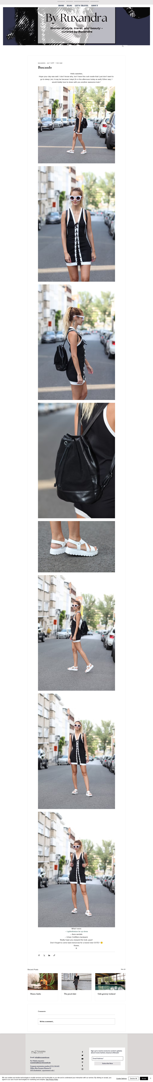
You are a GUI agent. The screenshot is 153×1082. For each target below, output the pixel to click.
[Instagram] (82, 1069)
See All (123, 969)
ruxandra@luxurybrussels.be (40, 1062)
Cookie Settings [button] (121, 1078)
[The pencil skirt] (77, 981)
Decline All (133, 1078)
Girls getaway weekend (106, 994)
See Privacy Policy (52, 1079)
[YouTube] (82, 1059)
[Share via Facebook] (39, 955)
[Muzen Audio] (43, 981)
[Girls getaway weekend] (110, 981)
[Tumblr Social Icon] (82, 1066)
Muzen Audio (35, 994)
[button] (123, 46)
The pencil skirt (70, 994)
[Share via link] (54, 955)
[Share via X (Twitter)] (44, 955)
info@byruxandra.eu (42, 1057)
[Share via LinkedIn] (49, 955)
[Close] (150, 1078)
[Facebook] (82, 1052)
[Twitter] (82, 1055)
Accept (144, 1078)
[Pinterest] (82, 1062)
